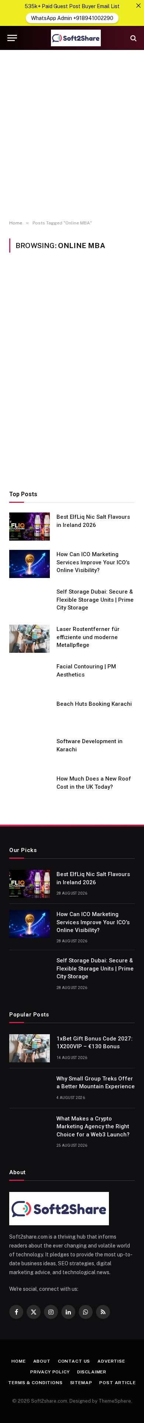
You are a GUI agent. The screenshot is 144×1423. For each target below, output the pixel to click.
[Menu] (12, 38)
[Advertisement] (72, 135)
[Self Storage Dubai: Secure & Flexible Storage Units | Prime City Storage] (29, 601)
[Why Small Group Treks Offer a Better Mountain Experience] (29, 1088)
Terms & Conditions (35, 1382)
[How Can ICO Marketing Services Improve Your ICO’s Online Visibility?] (29, 564)
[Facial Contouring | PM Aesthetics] (29, 676)
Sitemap (81, 1382)
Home (18, 1361)
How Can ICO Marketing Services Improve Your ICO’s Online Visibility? (93, 562)
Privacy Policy (50, 1371)
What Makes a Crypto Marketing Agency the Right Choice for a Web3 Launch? (93, 1126)
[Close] (138, 5)
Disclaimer (91, 1371)
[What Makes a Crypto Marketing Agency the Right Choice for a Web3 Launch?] (29, 1128)
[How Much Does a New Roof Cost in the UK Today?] (29, 788)
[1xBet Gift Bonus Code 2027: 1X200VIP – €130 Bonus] (29, 1048)
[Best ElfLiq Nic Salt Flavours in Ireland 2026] (29, 526)
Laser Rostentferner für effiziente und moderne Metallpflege (88, 637)
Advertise (111, 1361)
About (42, 1361)
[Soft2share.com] (75, 38)
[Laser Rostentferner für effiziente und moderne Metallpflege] (29, 639)
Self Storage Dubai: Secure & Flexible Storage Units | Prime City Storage (95, 599)
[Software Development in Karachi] (29, 751)
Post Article (117, 1382)
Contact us (74, 1361)
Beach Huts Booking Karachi (94, 704)
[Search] (133, 38)
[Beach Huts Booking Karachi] (29, 713)
